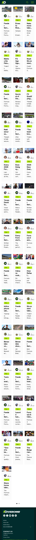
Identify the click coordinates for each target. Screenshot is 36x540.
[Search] (27, 2)
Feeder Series (7, 20)
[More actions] (9, 16)
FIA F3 (29, 91)
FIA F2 (18, 126)
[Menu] (32, 2)
